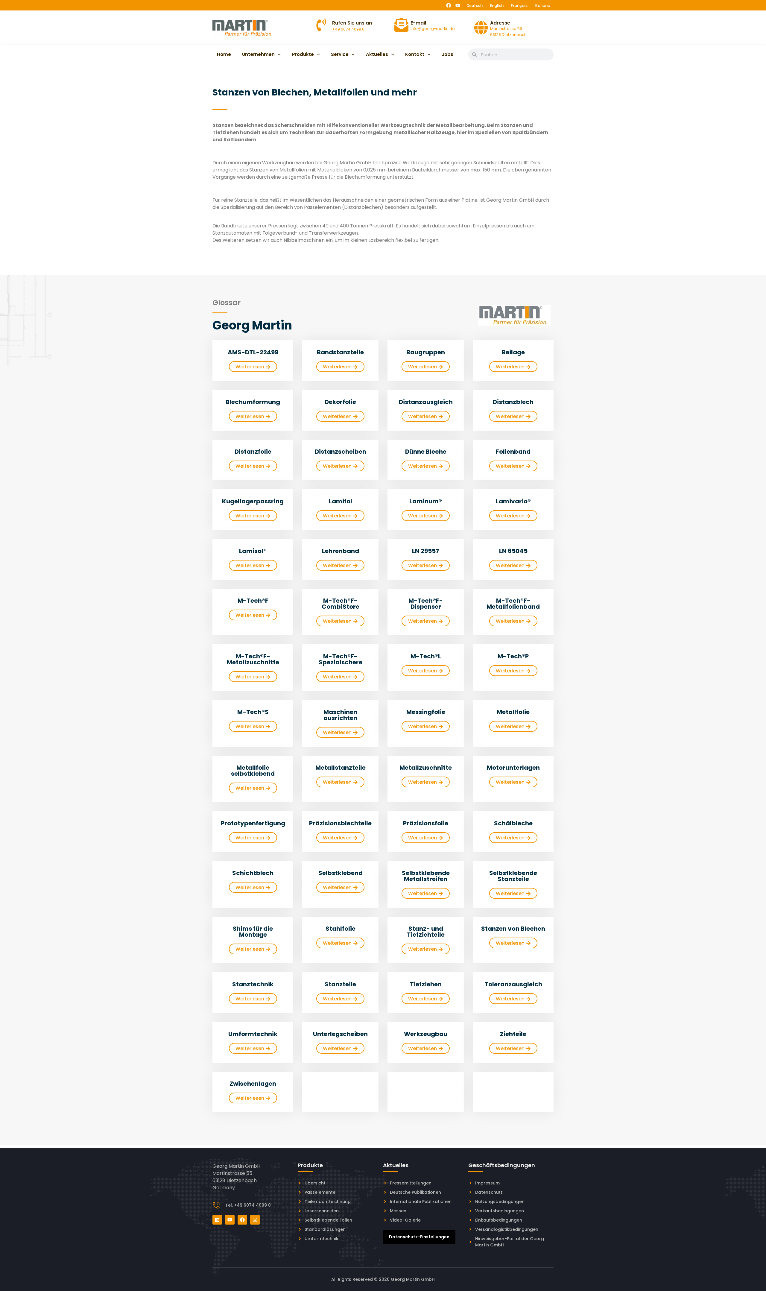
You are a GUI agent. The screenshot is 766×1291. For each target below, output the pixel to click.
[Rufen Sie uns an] (321, 25)
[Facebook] (448, 5)
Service (340, 54)
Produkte (303, 54)
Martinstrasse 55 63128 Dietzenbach (508, 31)
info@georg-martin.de (433, 28)
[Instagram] (255, 1220)
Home (224, 54)
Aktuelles (377, 54)
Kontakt (414, 54)
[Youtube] (457, 5)
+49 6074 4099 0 (348, 29)
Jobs (447, 54)
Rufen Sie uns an (352, 22)
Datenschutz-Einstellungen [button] (419, 1237)
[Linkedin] (217, 1220)
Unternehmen (258, 54)
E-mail (418, 22)
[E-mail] (401, 25)
